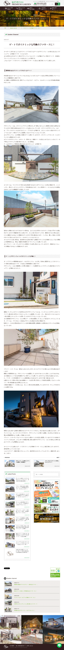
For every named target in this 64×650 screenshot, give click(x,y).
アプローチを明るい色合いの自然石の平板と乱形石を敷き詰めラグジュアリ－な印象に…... (22, 527)
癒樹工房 (16, 647)
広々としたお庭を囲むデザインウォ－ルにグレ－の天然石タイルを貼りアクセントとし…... (22, 503)
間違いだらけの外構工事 (21, 8)
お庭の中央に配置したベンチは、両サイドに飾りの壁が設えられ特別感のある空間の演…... (22, 551)
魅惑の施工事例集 (32, 8)
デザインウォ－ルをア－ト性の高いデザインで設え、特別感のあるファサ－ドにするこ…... (22, 511)
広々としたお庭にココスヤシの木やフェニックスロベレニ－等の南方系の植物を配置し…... (22, 480)
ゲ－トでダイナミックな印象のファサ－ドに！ (31, 28)
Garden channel (13, 28)
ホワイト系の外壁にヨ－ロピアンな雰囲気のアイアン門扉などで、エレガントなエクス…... (22, 495)
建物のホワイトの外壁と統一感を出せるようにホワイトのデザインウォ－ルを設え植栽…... (22, 535)
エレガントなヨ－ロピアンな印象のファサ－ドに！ (25, 597)
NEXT (58, 457)
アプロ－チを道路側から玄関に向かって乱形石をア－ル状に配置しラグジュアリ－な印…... (22, 519)
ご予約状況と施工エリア (44, 8)
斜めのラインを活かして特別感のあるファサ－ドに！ (25, 591)
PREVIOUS (7, 457)
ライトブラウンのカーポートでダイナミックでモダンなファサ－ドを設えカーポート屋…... (22, 543)
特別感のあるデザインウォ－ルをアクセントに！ (24, 610)
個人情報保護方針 (20, 645)
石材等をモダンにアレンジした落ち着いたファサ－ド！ (26, 603)
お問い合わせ (30, 645)
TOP (5, 28)
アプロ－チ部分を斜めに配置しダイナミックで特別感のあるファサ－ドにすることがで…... (22, 487)
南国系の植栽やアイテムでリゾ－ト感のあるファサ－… (26, 584)
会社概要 (12, 645)
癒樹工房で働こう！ (54, 8)
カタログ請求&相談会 (10, 8)
